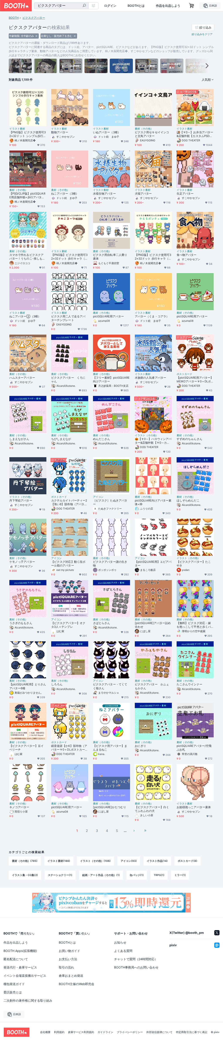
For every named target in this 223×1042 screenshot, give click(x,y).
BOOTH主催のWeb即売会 (76, 984)
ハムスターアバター (22, 377)
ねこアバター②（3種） (25, 316)
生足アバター (185, 193)
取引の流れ (66, 967)
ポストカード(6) (187, 860)
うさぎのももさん (20, 623)
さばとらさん (101, 623)
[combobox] (61, 5)
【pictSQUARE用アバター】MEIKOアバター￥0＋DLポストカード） (195, 379)
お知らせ (120, 942)
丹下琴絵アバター (20, 500)
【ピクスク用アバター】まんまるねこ (110, 747)
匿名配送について (15, 959)
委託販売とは (12, 992)
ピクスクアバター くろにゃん (68, 379)
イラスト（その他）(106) (95, 860)
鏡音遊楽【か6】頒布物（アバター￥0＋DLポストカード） (69, 747)
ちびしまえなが (61, 439)
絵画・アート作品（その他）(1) (101, 875)
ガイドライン (105, 1032)
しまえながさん (19, 439)
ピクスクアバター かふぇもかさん (152, 686)
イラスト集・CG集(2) (25, 875)
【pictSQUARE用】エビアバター (153, 563)
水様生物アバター (104, 193)
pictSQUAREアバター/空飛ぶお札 (194, 747)
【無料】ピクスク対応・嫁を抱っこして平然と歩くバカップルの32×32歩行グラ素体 (194, 625)
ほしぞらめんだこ (188, 500)
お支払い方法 (68, 959)
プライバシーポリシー (130, 1032)
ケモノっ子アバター (22, 561)
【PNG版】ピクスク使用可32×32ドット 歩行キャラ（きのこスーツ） (69, 256)
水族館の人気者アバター (150, 377)
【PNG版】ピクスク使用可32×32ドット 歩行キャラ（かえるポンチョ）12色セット (153, 256)
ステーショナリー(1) (60, 875)
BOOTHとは (136, 5)
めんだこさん (101, 439)
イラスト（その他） (146, 435)
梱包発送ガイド (14, 984)
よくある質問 (123, 951)
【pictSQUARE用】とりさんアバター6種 (27, 686)
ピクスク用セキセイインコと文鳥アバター (152, 134)
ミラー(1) (180, 875)
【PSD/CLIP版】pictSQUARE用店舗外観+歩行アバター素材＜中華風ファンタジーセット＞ (27, 195)
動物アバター (59, 132)
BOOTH (14, 17)
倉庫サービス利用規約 (81, 1032)
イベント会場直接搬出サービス (24, 975)
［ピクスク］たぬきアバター (110, 502)
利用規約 (59, 1032)
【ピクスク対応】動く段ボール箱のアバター (68, 563)
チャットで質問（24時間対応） (135, 959)
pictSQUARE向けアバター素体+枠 (153, 502)
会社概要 (45, 1032)
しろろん (57, 684)
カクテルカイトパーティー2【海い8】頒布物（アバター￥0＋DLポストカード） (69, 502)
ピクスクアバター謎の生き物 (110, 563)
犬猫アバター (143, 193)
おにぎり (140, 746)
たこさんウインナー (189, 684)
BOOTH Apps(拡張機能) (20, 951)
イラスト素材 (17, 128)
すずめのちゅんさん (189, 439)
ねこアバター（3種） (65, 193)
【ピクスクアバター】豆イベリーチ (26, 747)
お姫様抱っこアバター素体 (194, 807)
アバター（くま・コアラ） (152, 316)
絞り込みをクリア (202, 34)
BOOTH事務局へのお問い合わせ (136, 967)
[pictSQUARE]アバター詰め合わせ (153, 624)
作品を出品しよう (168, 5)
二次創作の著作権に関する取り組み (27, 1000)
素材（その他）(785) (24, 860)
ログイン (110, 5)
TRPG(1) (159, 875)
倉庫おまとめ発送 (71, 975)
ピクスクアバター (33, 17)
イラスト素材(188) (58, 860)
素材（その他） (144, 128)
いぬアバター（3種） (106, 132)
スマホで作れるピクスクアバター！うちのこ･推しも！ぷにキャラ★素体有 (27, 256)
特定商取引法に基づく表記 (191, 1032)
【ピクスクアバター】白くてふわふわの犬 (152, 809)
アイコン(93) (129, 860)
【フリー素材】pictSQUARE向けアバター (111, 379)
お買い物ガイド (69, 951)
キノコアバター (19, 807)
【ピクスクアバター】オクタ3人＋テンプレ (68, 624)
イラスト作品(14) (157, 860)
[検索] (84, 6)
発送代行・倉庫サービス (20, 967)
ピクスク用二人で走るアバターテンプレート (68, 318)
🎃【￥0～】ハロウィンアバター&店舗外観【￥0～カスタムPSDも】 (153, 441)
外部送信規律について (159, 1032)
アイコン (98, 497)
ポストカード (184, 374)
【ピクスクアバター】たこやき (194, 563)
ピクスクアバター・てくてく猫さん (110, 686)
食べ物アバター (187, 255)
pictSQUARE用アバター (108, 316)
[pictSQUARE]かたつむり (109, 807)
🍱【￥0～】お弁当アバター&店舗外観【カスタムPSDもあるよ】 (195, 134)
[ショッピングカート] (191, 5)
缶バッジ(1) (137, 875)
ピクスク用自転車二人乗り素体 (110, 256)
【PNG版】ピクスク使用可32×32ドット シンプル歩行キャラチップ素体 (27, 134)
